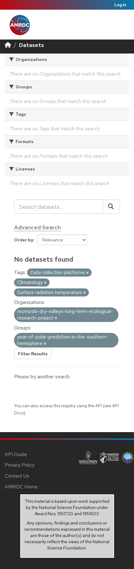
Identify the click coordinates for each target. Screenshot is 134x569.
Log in (120, 4)
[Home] (8, 45)
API (98, 405)
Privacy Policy (20, 465)
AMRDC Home (21, 486)
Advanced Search (37, 227)
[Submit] (111, 206)
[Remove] (87, 273)
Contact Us (17, 476)
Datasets (31, 45)
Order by (23, 240)
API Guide (16, 454)
